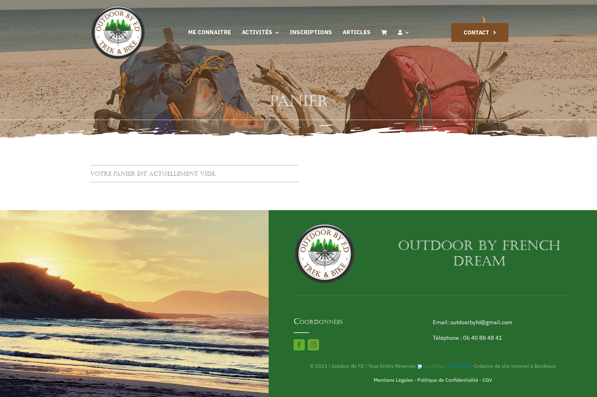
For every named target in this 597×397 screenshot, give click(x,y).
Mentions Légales (393, 380)
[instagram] (313, 344)
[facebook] (299, 344)
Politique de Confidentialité (447, 380)
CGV (487, 380)
